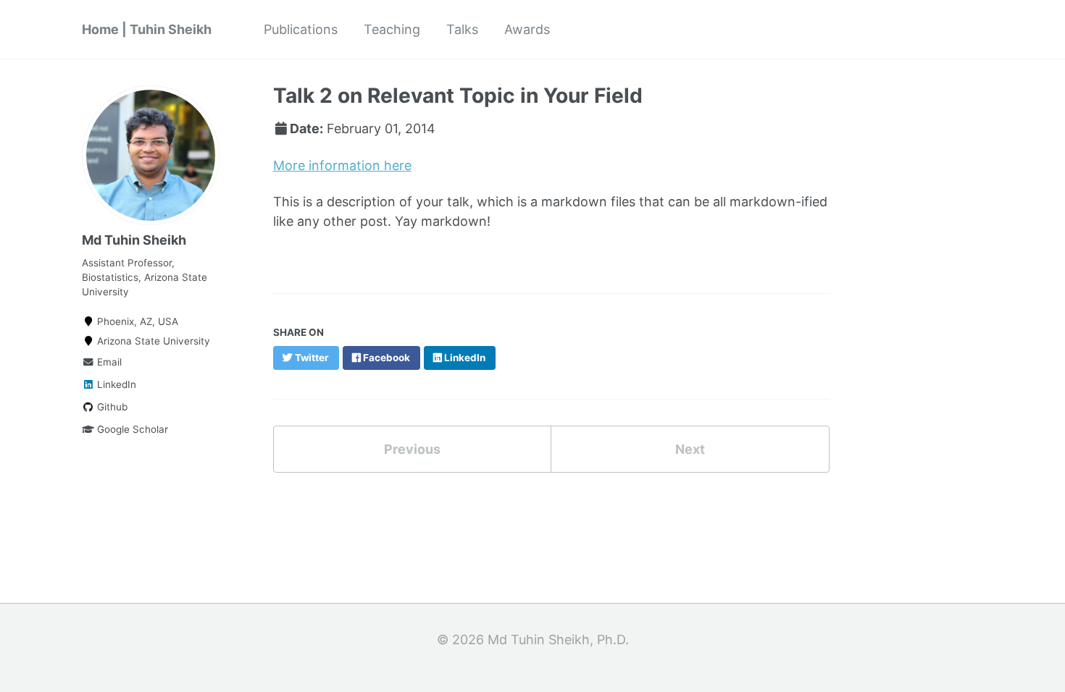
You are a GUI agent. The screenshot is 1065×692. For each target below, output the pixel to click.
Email (108, 362)
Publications (301, 29)
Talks (462, 29)
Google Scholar (131, 429)
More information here (342, 165)
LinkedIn (115, 384)
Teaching (392, 29)
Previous (412, 449)
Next (690, 449)
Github (111, 407)
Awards (527, 29)
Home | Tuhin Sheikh (147, 29)
